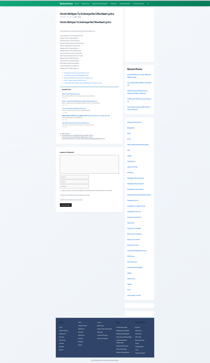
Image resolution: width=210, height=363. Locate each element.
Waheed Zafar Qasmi (123, 334)
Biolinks (61, 346)
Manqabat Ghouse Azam (135, 184)
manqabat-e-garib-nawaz (136, 206)
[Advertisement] (139, 35)
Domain (61, 337)
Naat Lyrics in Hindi (133, 239)
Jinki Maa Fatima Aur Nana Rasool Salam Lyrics (75, 123)
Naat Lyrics (85, 3)
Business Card (139, 340)
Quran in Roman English (100, 3)
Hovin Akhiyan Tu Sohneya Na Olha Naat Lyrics (77, 135)
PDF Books (131, 256)
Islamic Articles (132, 167)
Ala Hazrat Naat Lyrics (134, 122)
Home (77, 3)
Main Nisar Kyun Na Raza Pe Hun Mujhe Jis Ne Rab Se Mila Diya (137, 92)
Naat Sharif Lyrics (133, 245)
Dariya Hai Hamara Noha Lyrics (71, 94)
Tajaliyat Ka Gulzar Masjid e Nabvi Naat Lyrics (77, 137)
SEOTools (62, 340)
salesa (129, 284)
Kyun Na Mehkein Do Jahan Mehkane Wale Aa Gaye (139, 76)
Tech (129, 290)
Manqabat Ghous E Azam (135, 178)
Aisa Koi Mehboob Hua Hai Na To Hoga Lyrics (78, 78)
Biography (130, 128)
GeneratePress (114, 360)
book (129, 139)
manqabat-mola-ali (134, 211)
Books (61, 350)
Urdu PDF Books (125, 3)
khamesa (130, 172)
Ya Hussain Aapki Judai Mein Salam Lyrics (74, 108)
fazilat (129, 156)
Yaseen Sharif (63, 330)
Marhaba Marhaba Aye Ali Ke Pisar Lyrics (76, 73)
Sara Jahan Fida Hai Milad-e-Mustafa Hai (139, 84)
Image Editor (139, 346)
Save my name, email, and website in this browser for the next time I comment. (87, 190)
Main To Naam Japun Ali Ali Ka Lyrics (75, 80)
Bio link (137, 327)
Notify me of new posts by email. (72, 200)
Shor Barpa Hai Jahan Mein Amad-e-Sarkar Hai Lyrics (139, 108)
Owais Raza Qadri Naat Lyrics (137, 251)
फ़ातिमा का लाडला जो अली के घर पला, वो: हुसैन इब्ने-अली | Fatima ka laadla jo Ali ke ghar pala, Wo (86, 115)
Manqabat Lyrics (132, 200)
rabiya (129, 273)
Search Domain (140, 353)
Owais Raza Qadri (121, 327)
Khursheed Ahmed (122, 346)
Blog (128, 133)
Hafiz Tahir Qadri (121, 349)
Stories (61, 343)
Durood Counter (138, 3)
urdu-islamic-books (134, 295)
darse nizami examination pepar (138, 144)
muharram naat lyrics (134, 217)
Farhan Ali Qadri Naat (122, 352)
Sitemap (113, 3)
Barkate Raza (66, 3)
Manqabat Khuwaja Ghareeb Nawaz (139, 195)
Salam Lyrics (131, 279)
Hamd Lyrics (131, 161)
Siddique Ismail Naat (122, 330)
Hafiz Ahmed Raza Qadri (124, 337)
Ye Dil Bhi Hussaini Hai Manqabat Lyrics (76, 75)
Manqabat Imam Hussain (135, 189)
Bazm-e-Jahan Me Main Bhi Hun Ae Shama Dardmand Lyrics (79, 101)
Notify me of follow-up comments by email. (75, 195)
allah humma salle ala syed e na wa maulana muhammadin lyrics (83, 139)
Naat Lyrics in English (134, 228)
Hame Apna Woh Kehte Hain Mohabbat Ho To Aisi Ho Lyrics (83, 83)
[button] (148, 3)
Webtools (62, 334)
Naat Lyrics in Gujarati (134, 234)
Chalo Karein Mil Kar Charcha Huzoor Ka (139, 100)
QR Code (138, 337)
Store (137, 343)
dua (128, 150)
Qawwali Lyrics (132, 262)
